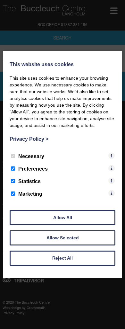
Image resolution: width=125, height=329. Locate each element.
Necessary (31, 156)
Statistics (29, 181)
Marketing (30, 194)
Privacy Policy (29, 139)
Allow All (62, 217)
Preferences (33, 169)
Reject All (62, 258)
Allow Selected (62, 237)
